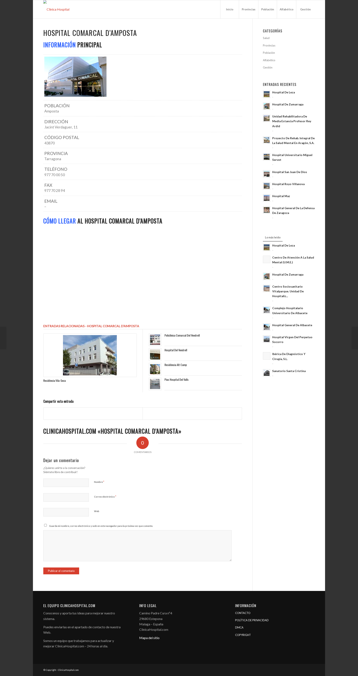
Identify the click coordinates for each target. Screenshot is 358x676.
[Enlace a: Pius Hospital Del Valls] (155, 384)
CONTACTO (242, 613)
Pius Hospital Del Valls (176, 379)
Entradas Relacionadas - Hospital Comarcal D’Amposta (91, 326)
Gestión (267, 67)
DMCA (239, 627)
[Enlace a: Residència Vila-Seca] (90, 355)
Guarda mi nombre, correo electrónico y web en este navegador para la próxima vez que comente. (101, 526)
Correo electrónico (105, 496)
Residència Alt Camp (175, 364)
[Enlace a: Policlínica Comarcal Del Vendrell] (155, 340)
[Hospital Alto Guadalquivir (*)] (355, 338)
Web (96, 511)
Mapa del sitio (149, 638)
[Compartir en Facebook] (93, 413)
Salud (266, 38)
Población (269, 52)
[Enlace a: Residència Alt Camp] (155, 369)
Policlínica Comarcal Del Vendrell (182, 335)
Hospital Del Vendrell (175, 350)
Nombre (99, 481)
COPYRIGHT (243, 635)
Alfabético (269, 60)
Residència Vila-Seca (54, 380)
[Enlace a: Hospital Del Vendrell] (155, 354)
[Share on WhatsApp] (192, 413)
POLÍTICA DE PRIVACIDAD (252, 620)
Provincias (269, 45)
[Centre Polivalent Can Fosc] (3, 338)
